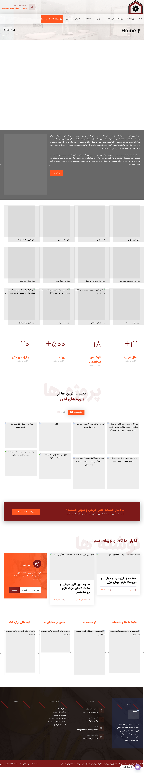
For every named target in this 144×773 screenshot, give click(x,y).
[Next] (49, 165)
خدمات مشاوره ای (60, 724)
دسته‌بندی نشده (129, 590)
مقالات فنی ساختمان (81, 600)
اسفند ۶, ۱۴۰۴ (104, 590)
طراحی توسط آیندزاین (66, 763)
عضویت (14, 590)
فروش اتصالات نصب (59, 709)
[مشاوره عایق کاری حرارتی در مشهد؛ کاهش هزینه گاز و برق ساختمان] (72, 566)
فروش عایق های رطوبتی (57, 718)
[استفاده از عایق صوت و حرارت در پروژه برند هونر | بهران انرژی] (118, 563)
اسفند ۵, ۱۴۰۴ (58, 600)
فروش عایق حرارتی (59, 712)
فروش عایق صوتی (60, 715)
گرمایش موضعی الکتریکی (57, 721)
